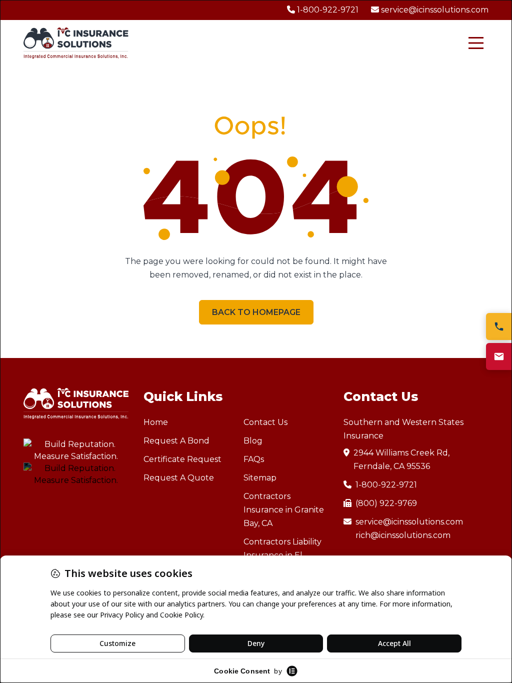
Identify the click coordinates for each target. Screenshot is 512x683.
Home (156, 422)
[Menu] (476, 43)
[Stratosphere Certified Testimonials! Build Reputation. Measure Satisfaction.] (76, 450)
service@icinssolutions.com (409, 521)
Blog (253, 441)
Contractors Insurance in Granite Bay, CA (284, 510)
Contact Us (266, 422)
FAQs (254, 459)
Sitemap (260, 477)
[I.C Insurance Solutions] (76, 43)
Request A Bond (177, 441)
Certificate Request (183, 459)
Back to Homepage (256, 312)
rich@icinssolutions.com (403, 535)
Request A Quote (179, 477)
